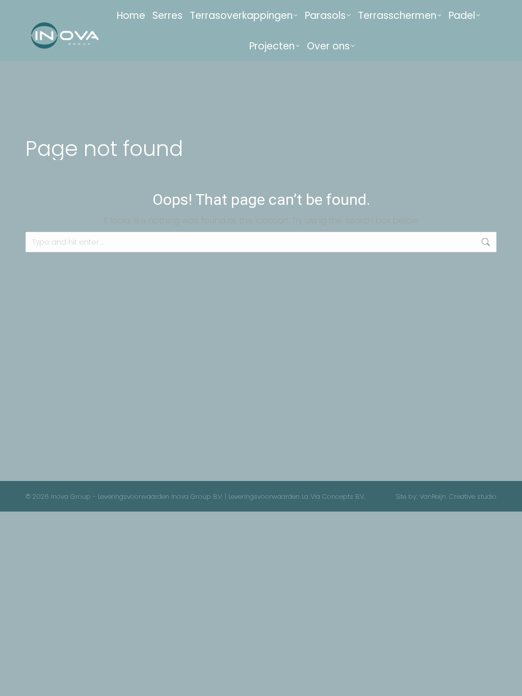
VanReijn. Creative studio (458, 496)
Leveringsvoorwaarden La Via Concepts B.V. (296, 496)
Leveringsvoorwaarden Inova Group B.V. (160, 496)
